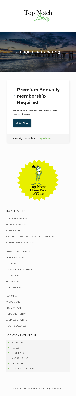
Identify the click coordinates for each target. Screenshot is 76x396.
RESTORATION (13, 307)
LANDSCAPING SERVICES (42, 236)
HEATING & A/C (13, 286)
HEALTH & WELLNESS (16, 325)
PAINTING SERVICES (16, 256)
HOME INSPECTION (16, 313)
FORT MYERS (18, 352)
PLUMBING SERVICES (16, 218)
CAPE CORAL (18, 362)
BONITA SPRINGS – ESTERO (26, 368)
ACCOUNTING (13, 301)
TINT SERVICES (13, 280)
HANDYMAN (12, 295)
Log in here (44, 138)
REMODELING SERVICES (18, 250)
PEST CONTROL (14, 274)
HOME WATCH (13, 230)
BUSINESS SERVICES (16, 319)
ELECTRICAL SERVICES (17, 236)
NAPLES (15, 347)
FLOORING (11, 262)
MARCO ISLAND (20, 357)
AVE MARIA (17, 342)
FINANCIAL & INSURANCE (19, 268)
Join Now (22, 123)
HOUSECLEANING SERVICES (20, 242)
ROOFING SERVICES (16, 224)
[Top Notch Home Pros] (38, 16)
